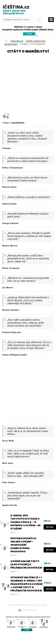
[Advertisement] (28, 82)
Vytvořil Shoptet (29, 610)
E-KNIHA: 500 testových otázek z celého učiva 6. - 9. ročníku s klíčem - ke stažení (25, 522)
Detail (49, 527)
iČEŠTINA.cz (14, 9)
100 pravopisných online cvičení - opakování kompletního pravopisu (23, 545)
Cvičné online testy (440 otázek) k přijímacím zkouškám (26, 565)
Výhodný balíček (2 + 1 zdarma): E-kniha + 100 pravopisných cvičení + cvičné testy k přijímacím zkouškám (26, 584)
